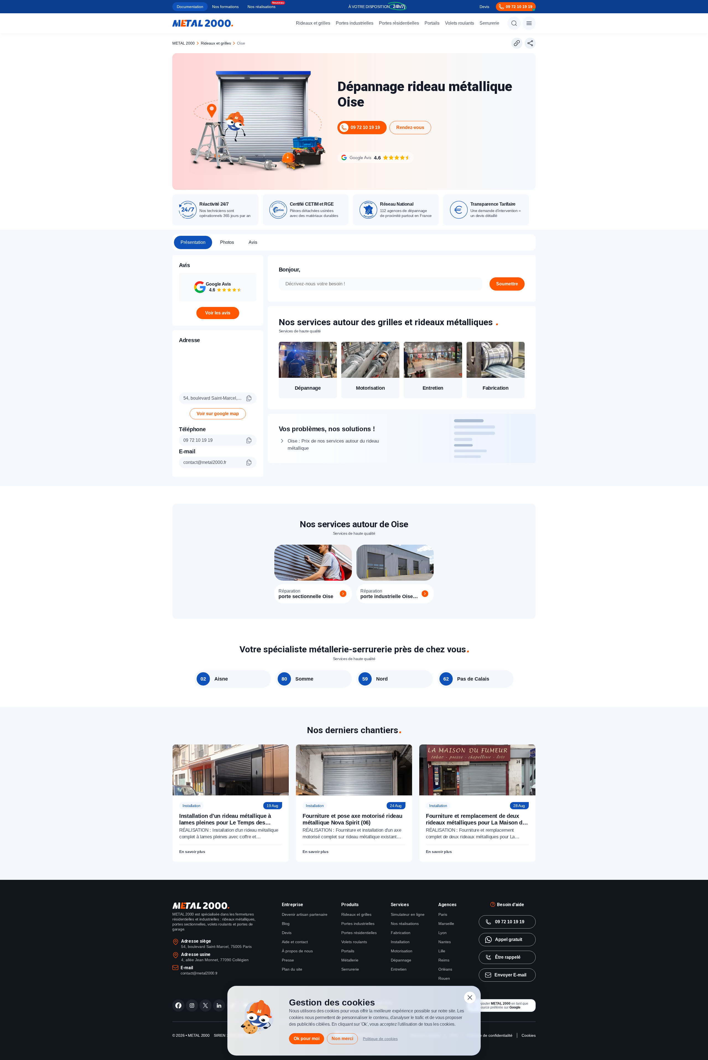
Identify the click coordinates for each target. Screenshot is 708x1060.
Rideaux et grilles (313, 23)
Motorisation (401, 951)
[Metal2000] (202, 23)
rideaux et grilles (216, 43)
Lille (441, 951)
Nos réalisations (261, 6)
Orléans (445, 969)
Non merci (342, 1038)
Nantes (444, 942)
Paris (442, 914)
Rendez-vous (410, 127)
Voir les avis (217, 313)
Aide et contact (295, 942)
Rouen (444, 978)
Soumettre (507, 283)
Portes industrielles (354, 23)
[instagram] (192, 1005)
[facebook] (178, 1005)
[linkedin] (219, 1005)
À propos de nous (297, 951)
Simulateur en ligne (408, 914)
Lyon (442, 932)
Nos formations (225, 6)
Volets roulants (459, 23)
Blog (286, 923)
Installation (400, 942)
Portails (432, 23)
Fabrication (400, 932)
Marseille (446, 923)
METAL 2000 (183, 43)
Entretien (399, 969)
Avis (253, 242)
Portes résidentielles (399, 23)
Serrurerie (489, 23)
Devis (484, 6)
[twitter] (205, 1005)
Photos (227, 242)
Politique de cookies (380, 1038)
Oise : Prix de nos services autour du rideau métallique (333, 444)
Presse (288, 960)
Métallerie (349, 960)
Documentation (190, 6)
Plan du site (292, 969)
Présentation (193, 242)
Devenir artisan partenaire (304, 914)
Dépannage (401, 960)
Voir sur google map (218, 413)
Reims (443, 960)
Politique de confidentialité (489, 1035)
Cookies (529, 1035)
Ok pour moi (306, 1038)
